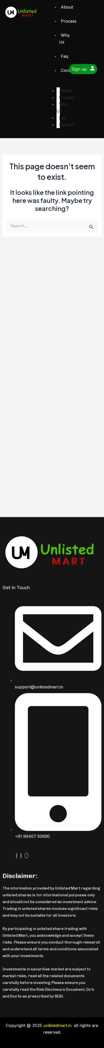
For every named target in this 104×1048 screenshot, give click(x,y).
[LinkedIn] (26, 855)
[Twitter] (20, 855)
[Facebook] (33, 855)
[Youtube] (16, 855)
